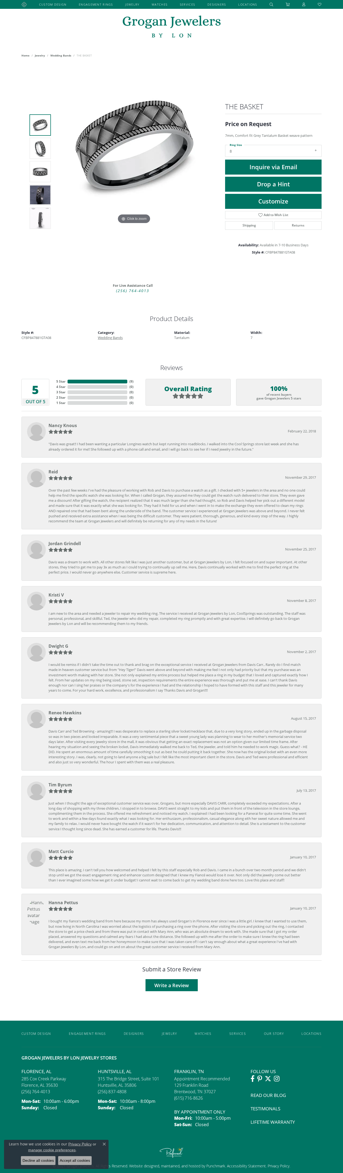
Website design (142, 1165)
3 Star (60, 392)
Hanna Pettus (63, 903)
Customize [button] (273, 201)
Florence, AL (36, 1071)
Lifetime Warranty (273, 1122)
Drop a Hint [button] (273, 184)
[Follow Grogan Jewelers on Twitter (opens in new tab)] (268, 1079)
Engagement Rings (96, 4)
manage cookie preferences (52, 1150)
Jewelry (132, 4)
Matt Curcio (61, 851)
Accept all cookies (75, 1160)
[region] (134, 172)
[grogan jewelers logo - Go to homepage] (172, 27)
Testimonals (265, 1109)
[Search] (271, 4)
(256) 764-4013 (132, 290)
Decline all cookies (38, 1160)
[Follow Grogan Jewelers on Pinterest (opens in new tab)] (259, 1079)
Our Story (274, 1033)
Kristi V (56, 595)
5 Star (60, 381)
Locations (247, 4)
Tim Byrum (60, 785)
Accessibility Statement (246, 1165)
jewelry (40, 55)
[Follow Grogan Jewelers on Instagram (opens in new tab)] (276, 1079)
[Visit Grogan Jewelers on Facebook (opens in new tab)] (253, 1079)
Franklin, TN (189, 1071)
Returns (298, 225)
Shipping (249, 225)
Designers (216, 4)
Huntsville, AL (115, 1071)
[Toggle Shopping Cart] (288, 4)
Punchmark (215, 1165)
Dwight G (58, 646)
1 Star (60, 403)
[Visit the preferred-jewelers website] (171, 1152)
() (131, 381)
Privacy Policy (278, 1165)
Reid (53, 472)
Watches (159, 4)
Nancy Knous (63, 425)
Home (25, 55)
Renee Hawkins (65, 713)
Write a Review (171, 985)
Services (187, 4)
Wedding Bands (60, 55)
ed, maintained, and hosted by (180, 1165)
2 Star (60, 397)
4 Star (60, 386)
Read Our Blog (268, 1095)
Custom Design (53, 4)
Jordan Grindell (65, 543)
